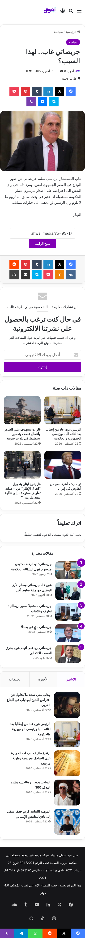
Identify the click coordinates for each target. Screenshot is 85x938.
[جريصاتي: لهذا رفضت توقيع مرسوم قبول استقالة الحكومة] (68, 570)
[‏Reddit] (14, 264)
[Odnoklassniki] (59, 274)
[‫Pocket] (14, 91)
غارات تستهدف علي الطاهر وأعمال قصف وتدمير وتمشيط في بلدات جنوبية (22, 433)
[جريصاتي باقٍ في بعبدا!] (68, 633)
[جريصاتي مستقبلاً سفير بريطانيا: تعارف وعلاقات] (68, 612)
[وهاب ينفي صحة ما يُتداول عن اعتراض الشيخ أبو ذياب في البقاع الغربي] (67, 705)
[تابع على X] (65, 71)
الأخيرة (43, 679)
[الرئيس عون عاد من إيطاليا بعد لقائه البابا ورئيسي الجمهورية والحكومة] (62, 410)
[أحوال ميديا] (49, 10)
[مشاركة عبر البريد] (25, 274)
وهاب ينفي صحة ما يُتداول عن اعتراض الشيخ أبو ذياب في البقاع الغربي (29, 699)
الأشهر (71, 679)
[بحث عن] (70, 12)
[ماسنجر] (42, 101)
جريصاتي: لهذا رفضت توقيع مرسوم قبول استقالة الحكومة (31, 566)
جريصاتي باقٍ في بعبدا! (36, 626)
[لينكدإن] (48, 91)
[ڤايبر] (31, 101)
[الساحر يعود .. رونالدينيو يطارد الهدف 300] (67, 792)
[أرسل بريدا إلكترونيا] (61, 71)
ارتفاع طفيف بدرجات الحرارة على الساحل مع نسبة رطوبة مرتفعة (31, 757)
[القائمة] (79, 12)
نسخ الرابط (42, 244)
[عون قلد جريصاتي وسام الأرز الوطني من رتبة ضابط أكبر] (68, 591)
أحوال (70, 71)
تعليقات (14, 679)
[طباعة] (14, 274)
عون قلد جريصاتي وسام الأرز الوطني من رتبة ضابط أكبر (32, 587)
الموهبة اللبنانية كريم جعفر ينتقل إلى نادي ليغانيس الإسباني (29, 814)
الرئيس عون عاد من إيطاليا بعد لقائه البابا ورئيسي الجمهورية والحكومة (63, 433)
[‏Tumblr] (37, 91)
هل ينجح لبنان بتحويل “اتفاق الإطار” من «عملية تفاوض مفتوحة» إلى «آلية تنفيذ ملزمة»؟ (23, 490)
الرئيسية (71, 32)
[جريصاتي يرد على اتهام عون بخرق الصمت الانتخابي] (68, 654)
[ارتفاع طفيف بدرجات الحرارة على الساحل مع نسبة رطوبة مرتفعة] (67, 763)
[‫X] (59, 91)
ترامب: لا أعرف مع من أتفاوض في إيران (65, 486)
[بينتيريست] (25, 91)
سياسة (58, 32)
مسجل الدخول (51, 534)
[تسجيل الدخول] (62, 12)
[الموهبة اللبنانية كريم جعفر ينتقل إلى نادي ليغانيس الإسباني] (67, 822)
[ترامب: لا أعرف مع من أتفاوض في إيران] (62, 465)
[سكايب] (54, 101)
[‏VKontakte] (71, 274)
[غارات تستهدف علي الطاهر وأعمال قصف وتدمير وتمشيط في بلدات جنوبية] (22, 410)
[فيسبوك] (71, 91)
